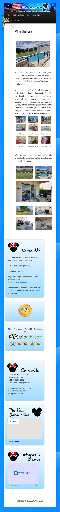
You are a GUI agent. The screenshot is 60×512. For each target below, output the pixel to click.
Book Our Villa (13, 20)
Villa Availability (22, 282)
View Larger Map (13, 441)
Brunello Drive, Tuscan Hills (18, 15)
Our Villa (36, 15)
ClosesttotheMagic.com (17, 391)
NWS (36, 485)
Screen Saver (23, 473)
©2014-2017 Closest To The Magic (30, 501)
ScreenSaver (14, 485)
